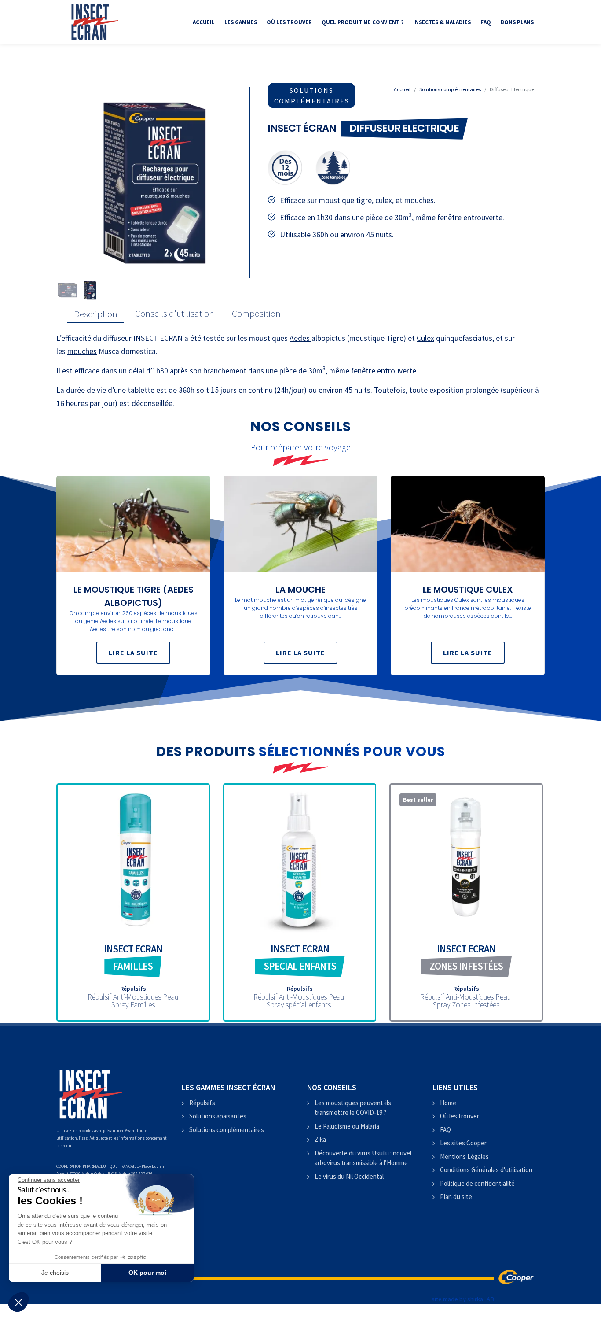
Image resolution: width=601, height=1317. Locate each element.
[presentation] (95, 314)
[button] (18, 1302)
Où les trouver (459, 1116)
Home (448, 1103)
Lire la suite (133, 652)
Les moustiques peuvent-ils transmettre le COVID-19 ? (353, 1108)
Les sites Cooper (463, 1143)
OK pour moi (147, 1272)
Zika (320, 1139)
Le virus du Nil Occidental (349, 1176)
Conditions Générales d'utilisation (486, 1170)
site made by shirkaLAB (463, 1299)
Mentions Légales (464, 1156)
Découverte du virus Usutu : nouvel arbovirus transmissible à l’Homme (363, 1158)
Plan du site (456, 1196)
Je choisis (55, 1272)
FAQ (445, 1129)
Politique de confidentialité (477, 1183)
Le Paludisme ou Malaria (347, 1126)
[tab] (93, 314)
